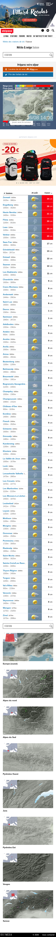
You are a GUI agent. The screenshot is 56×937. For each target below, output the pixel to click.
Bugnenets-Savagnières (17, 384)
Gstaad (9, 257)
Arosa (8, 354)
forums (22, 36)
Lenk (8, 466)
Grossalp (10, 436)
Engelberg (11, 205)
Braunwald (11, 376)
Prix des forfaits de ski (17, 74)
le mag (5, 36)
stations (13, 36)
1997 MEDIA (7, 935)
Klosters (10, 451)
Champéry (10, 391)
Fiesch (9, 421)
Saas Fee (10, 242)
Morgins (10, 526)
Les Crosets (11, 481)
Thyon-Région (13, 570)
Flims (8, 220)
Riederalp (10, 548)
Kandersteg (11, 444)
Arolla (8, 346)
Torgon (9, 578)
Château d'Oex (12, 406)
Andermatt (11, 294)
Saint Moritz (11, 555)
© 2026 (36, 935)
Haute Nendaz (12, 212)
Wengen (10, 608)
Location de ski (17, 69)
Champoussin (12, 399)
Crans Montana (13, 287)
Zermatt (9, 197)
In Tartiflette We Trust (43, 36)
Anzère (9, 339)
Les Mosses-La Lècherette (18, 496)
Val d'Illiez (10, 585)
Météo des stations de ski (14, 42)
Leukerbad (11, 503)
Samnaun (10, 317)
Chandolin (11, 279)
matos (29, 36)
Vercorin (10, 593)
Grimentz (10, 429)
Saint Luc (10, 302)
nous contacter (48, 935)
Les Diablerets (13, 272)
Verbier (9, 235)
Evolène (9, 414)
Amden (9, 332)
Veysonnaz (11, 600)
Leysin (9, 511)
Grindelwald (11, 249)
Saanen (9, 264)
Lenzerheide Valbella (16, 473)
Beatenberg (11, 361)
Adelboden (11, 324)
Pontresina (11, 541)
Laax (8, 227)
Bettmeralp (11, 369)
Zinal (8, 615)
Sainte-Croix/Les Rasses (17, 563)
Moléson (10, 518)
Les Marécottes (13, 488)
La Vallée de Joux (14, 458)
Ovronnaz (10, 533)
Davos (9, 309)
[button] (47, 30)
